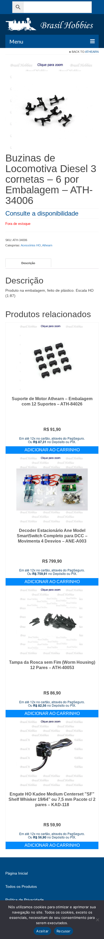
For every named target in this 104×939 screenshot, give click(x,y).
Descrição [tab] (28, 263)
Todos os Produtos (21, 886)
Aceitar (42, 931)
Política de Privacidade (24, 900)
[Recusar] (97, 919)
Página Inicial (16, 873)
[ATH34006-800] (52, 106)
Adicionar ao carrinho (52, 450)
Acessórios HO (31, 245)
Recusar (63, 931)
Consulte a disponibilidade (41, 213)
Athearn (92, 51)
